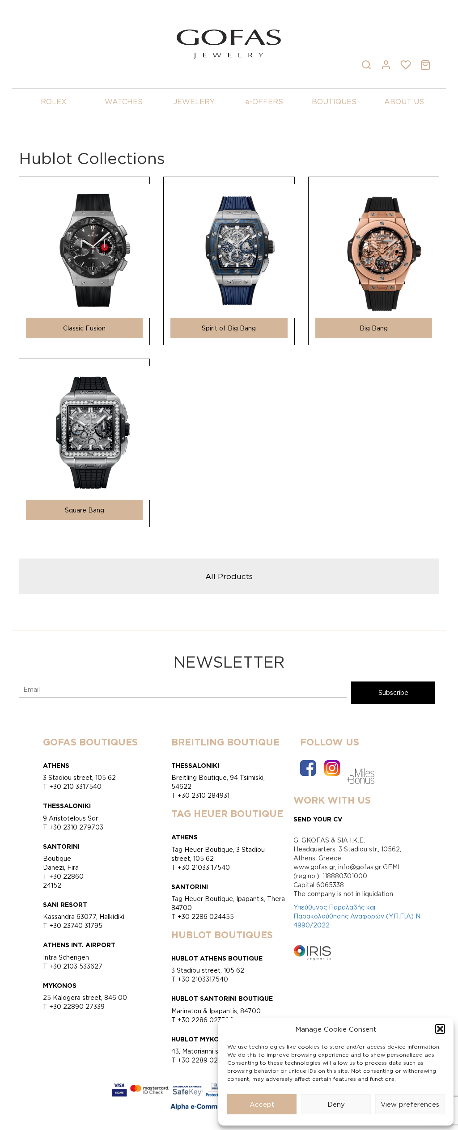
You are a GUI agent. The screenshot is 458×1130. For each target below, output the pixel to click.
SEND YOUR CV (318, 819)
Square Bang (84, 510)
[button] (440, 1028)
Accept (262, 1104)
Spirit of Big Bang (229, 328)
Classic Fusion (84, 328)
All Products (229, 575)
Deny (336, 1104)
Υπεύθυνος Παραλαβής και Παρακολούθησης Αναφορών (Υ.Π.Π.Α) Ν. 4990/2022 (357, 916)
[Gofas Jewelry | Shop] (229, 43)
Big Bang (374, 328)
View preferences (410, 1104)
